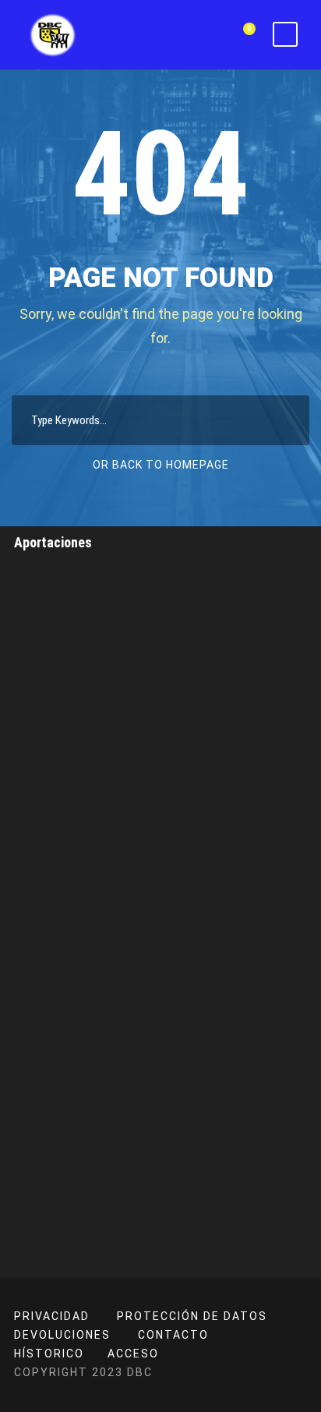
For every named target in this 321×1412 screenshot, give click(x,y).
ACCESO (133, 1353)
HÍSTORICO (49, 1353)
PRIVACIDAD (52, 1316)
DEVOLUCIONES (62, 1335)
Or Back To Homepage (161, 464)
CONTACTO (173, 1335)
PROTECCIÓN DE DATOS (192, 1316)
